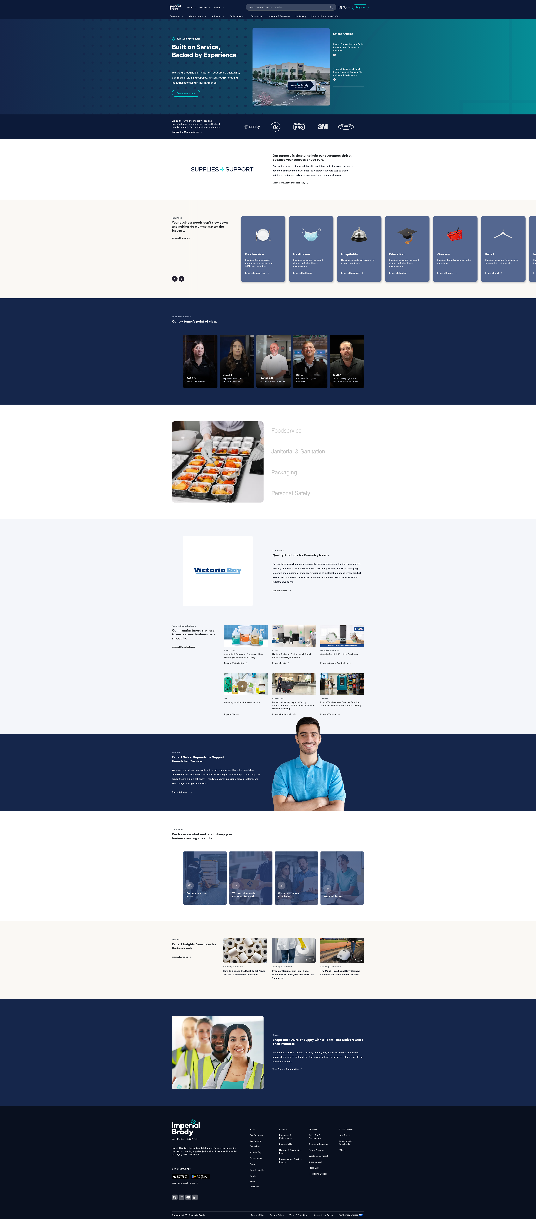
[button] (175, 279)
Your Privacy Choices (348, 1215)
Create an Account (186, 93)
